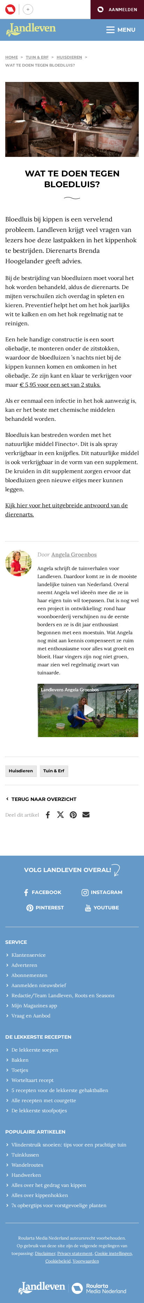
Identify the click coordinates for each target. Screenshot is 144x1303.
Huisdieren (69, 57)
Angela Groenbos (74, 554)
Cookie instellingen (113, 1253)
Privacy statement (75, 1253)
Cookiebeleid (58, 1261)
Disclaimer (45, 1253)
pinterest (50, 907)
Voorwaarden (86, 1261)
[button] (117, 9)
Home (11, 57)
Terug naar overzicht (44, 799)
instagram (106, 892)
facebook (46, 892)
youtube (106, 907)
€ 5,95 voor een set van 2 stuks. (60, 384)
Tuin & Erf (37, 57)
